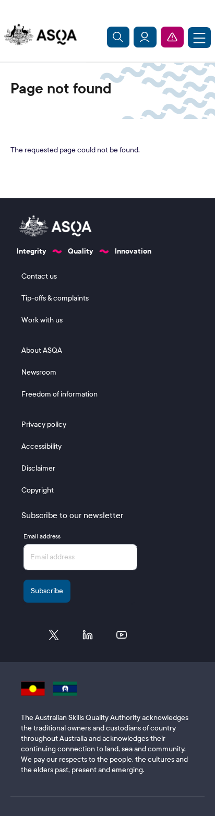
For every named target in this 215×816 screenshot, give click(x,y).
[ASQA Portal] (145, 37)
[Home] (38, 35)
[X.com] (54, 637)
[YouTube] (121, 637)
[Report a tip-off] (172, 37)
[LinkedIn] (87, 637)
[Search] (118, 37)
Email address (42, 536)
